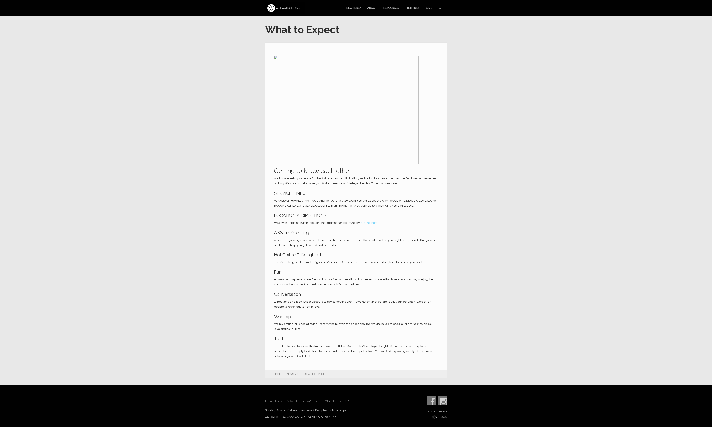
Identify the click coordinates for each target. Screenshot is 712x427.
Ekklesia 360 (439, 417)
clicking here (368, 223)
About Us (292, 374)
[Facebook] (431, 400)
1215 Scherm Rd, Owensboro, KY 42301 (290, 416)
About (372, 7)
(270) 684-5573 (327, 416)
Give (429, 7)
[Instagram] (442, 400)
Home (277, 374)
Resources (391, 7)
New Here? (353, 7)
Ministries (413, 7)
